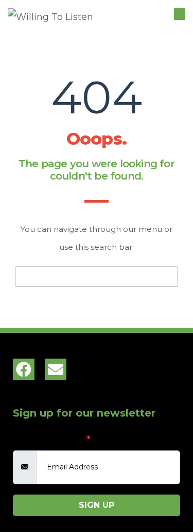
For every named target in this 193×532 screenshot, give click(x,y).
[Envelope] (55, 369)
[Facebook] (23, 369)
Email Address (52, 439)
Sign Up (96, 505)
